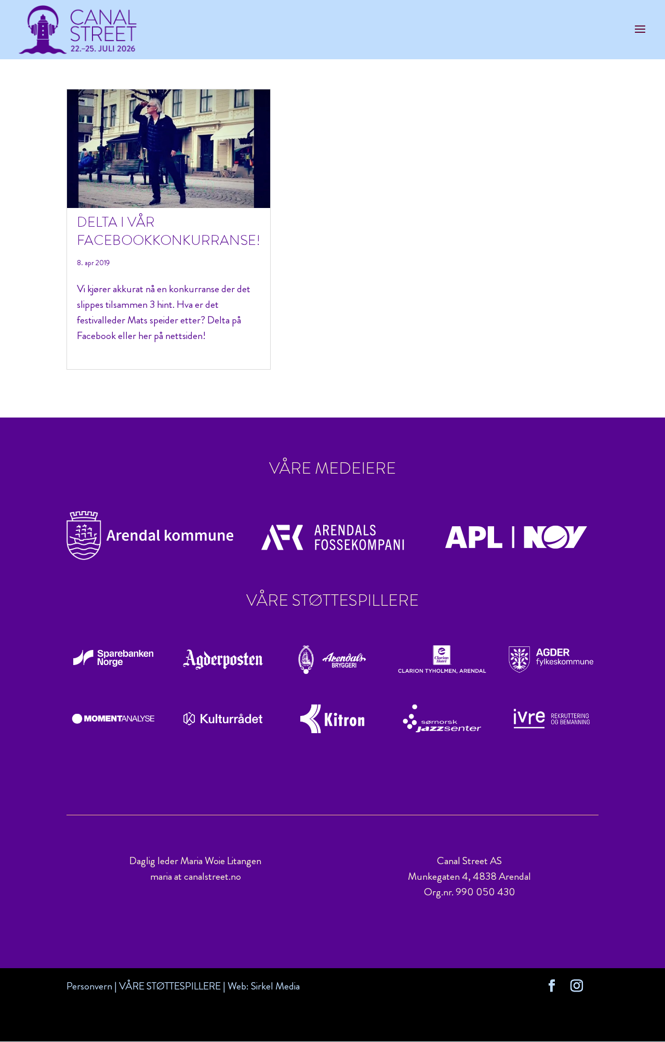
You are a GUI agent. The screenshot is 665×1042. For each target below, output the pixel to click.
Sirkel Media (275, 986)
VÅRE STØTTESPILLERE (170, 986)
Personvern (89, 986)
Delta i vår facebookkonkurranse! (168, 231)
